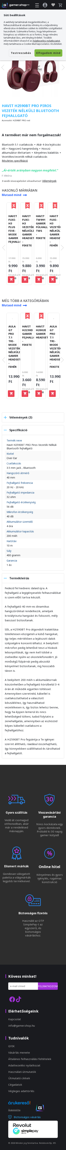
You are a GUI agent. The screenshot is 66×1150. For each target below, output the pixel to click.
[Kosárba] (11, 279)
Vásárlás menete (19, 1052)
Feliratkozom (48, 986)
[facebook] (12, 999)
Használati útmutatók (22, 1072)
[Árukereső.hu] (19, 1106)
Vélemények (49, 181)
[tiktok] (18, 999)
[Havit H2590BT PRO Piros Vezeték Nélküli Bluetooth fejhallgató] (33, 67)
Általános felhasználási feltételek (29, 1059)
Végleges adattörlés (21, 1091)
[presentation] (3, 67)
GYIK (11, 1046)
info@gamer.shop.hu (21, 1025)
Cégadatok (15, 1084)
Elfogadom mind (48, 53)
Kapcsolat (14, 1019)
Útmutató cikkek (19, 1078)
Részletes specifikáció (15, 160)
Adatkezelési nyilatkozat (24, 1065)
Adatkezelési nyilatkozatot (46, 40)
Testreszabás (21, 53)
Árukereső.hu (14, 1110)
